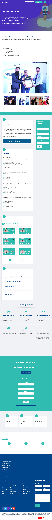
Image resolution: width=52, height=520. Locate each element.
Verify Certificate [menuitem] (25, 484)
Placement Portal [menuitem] (13, 491)
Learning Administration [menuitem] (6, 476)
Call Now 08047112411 (26, 372)
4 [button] (28, 94)
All (3, 223)
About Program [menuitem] (4, 113)
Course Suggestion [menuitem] (25, 487)
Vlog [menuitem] (11, 487)
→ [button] (49, 100)
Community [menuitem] (12, 484)
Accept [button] (40, 517)
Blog (11, 421)
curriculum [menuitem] (11, 113)
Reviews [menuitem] (15, 113)
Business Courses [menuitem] (5, 469)
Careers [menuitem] (3, 485)
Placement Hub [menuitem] (25, 495)
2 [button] (25, 94)
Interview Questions (26, 421)
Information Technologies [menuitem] (6, 461)
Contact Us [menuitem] (3, 493)
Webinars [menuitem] (11, 493)
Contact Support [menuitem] (25, 482)
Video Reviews (8, 223)
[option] (26, 77)
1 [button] (23, 94)
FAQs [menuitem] (19, 113)
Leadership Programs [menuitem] (5, 463)
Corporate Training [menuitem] (5, 473)
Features (10, 438)
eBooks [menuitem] (11, 489)
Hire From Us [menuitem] (24, 497)
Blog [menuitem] (10, 482)
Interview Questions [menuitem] (13, 485)
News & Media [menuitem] (4, 489)
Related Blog (5, 438)
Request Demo (38, 2)
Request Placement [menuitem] (26, 499)
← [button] (2, 100)
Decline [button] (44, 517)
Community (40, 421)
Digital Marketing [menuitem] (5, 467)
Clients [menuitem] (3, 491)
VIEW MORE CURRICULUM (7, 209)
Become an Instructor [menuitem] (26, 491)
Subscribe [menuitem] (24, 489)
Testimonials (15, 223)
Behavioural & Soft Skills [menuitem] (6, 465)
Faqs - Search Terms (18, 438)
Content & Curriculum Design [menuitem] (7, 475)
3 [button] (26, 94)
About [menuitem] (3, 482)
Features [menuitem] (23, 113)
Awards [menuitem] (3, 484)
